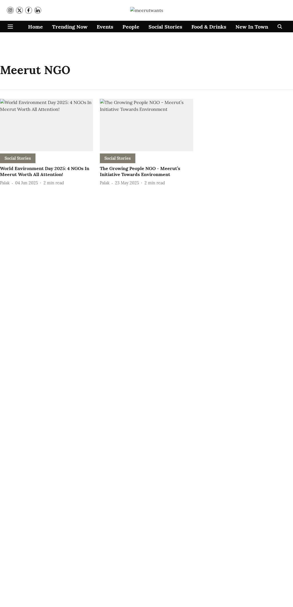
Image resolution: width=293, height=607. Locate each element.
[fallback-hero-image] (46, 125)
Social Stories (165, 26)
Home (35, 26)
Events (105, 26)
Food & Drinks (208, 26)
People (130, 26)
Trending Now (70, 26)
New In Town (251, 26)
